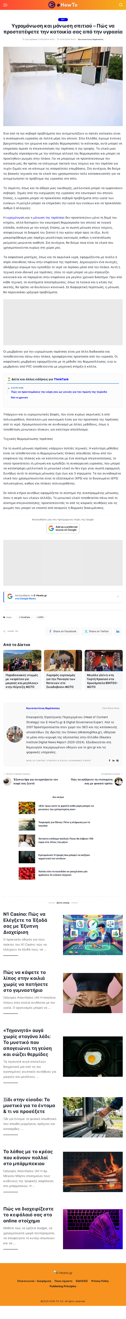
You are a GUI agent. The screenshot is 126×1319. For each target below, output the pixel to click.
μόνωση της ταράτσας (49, 217)
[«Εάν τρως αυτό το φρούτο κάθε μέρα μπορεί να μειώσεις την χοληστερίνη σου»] (27, 808)
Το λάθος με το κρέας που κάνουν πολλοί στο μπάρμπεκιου (28, 1157)
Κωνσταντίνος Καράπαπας (91, 39)
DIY (63, 19)
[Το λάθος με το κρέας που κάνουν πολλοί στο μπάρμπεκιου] (93, 1172)
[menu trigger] (6, 5)
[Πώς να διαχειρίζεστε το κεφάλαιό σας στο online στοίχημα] (93, 1229)
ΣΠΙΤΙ (41, 617)
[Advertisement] (63, 322)
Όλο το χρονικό (19, 397)
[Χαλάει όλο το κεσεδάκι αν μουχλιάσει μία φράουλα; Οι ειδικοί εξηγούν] (27, 873)
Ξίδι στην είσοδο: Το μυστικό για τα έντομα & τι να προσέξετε (29, 1105)
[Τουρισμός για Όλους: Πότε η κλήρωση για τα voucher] (27, 824)
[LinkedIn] (114, 761)
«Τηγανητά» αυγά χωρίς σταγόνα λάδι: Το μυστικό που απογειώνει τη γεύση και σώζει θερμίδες (27, 1042)
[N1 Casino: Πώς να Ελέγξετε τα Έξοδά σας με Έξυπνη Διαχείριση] (93, 935)
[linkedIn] (118, 631)
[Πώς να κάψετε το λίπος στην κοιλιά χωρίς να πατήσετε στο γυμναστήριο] (93, 993)
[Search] (121, 5)
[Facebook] (109, 761)
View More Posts (110, 708)
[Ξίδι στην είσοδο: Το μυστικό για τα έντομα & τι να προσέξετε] (93, 1117)
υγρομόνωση (15, 217)
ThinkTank (61, 379)
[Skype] (117, 761)
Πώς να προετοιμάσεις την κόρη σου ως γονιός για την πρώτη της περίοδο (59, 391)
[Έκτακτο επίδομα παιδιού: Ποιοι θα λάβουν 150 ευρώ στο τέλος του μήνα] (27, 841)
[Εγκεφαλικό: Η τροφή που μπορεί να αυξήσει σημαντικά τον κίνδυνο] (27, 857)
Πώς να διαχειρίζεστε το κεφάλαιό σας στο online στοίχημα (28, 1215)
